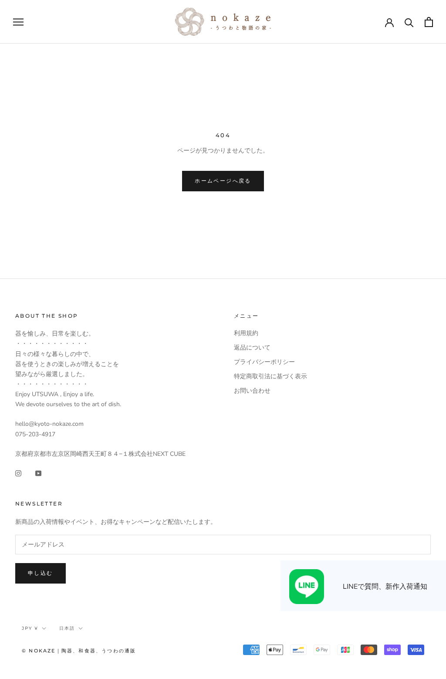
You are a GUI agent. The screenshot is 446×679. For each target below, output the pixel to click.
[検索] (409, 22)
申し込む (40, 573)
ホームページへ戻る (223, 180)
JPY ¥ (30, 628)
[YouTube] (38, 473)
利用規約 (246, 333)
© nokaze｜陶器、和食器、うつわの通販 (79, 651)
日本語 (67, 628)
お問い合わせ (252, 391)
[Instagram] (18, 473)
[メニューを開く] (18, 22)
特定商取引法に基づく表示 (270, 376)
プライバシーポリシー (264, 362)
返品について (252, 347)
